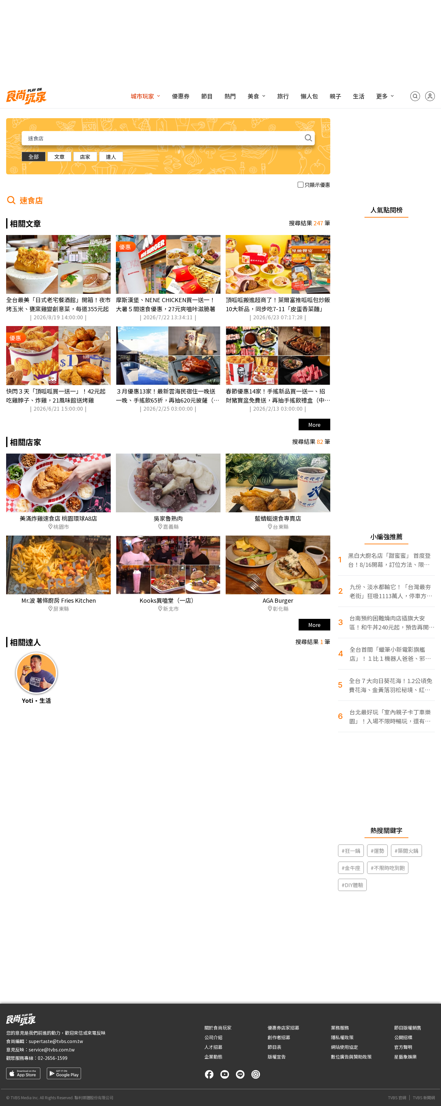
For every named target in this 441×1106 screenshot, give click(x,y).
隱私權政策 (342, 1037)
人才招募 (213, 1047)
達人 (111, 156)
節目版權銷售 (407, 1027)
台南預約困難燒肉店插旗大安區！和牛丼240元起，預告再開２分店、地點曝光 (392, 622)
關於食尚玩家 (217, 1027)
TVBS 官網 (397, 1097)
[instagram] (256, 1074)
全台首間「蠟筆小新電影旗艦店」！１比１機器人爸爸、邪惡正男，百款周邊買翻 (390, 654)
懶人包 (309, 96)
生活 (358, 96)
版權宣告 (277, 1056)
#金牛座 (351, 868)
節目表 (274, 1047)
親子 (335, 96)
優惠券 (181, 96)
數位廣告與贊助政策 (351, 1056)
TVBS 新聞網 (424, 1097)
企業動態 (213, 1056)
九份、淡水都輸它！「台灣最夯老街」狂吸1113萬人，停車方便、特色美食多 (390, 591)
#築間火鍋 (406, 851)
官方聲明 (403, 1047)
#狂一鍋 (351, 851)
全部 (33, 156)
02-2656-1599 (52, 1058)
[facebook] (209, 1074)
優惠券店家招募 (283, 1027)
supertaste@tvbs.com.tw (56, 1041)
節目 (207, 96)
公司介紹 (213, 1037)
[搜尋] (415, 96)
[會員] (430, 96)
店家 (85, 156)
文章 (59, 156)
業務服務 (340, 1027)
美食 (253, 96)
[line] (240, 1074)
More (314, 424)
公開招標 (403, 1037)
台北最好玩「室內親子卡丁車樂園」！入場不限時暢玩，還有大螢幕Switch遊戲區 (390, 716)
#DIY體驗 (352, 885)
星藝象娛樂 (405, 1056)
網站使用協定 (344, 1047)
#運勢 (377, 851)
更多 (382, 96)
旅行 (283, 96)
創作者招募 (279, 1037)
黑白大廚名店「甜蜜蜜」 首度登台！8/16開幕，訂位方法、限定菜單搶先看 (389, 560)
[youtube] (225, 1074)
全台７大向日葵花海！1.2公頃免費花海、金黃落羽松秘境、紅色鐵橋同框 (390, 685)
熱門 (230, 96)
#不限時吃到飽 (388, 868)
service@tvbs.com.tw (52, 1049)
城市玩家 (142, 96)
